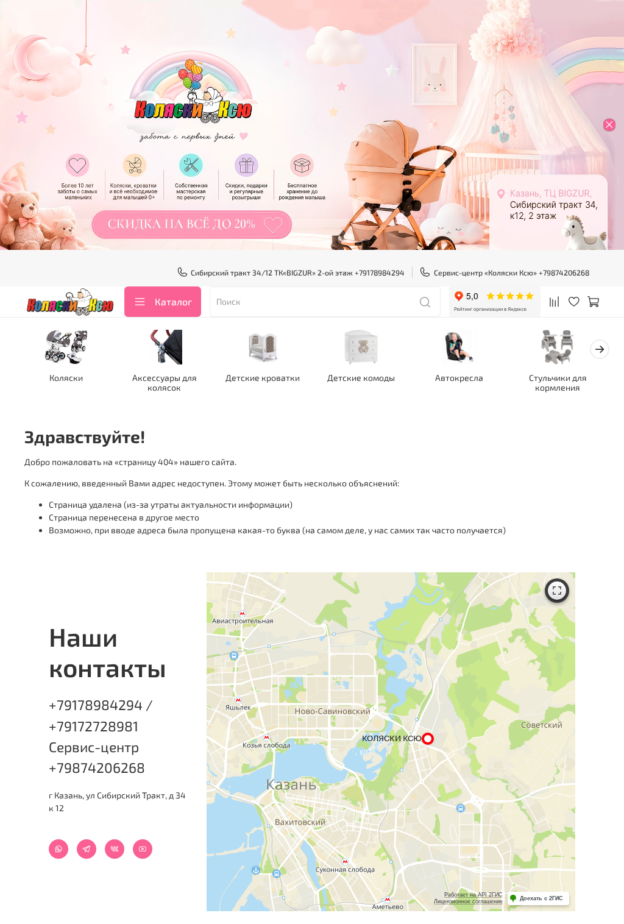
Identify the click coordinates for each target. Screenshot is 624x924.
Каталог (173, 301)
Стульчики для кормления (558, 383)
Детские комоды (361, 378)
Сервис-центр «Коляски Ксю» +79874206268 (511, 272)
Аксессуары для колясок (164, 383)
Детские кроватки (262, 378)
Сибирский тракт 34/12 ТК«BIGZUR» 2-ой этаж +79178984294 (298, 272)
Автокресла (459, 378)
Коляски (66, 378)
